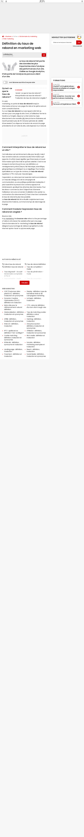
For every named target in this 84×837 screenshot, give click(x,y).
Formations (59, 80)
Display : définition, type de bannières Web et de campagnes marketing (37, 293)
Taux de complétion (34, 267)
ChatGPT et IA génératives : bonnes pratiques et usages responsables (64, 87)
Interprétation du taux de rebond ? (28, 95)
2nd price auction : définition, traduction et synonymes (35, 326)
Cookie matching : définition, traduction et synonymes (13, 338)
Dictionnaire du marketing (28, 36)
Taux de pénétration (34, 271)
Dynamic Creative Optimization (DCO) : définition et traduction (12, 300)
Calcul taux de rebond (12, 264)
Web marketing (8, 38)
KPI (38, 154)
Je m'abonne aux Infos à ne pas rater (22, 82)
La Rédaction (7, 54)
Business (8, 36)
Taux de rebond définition (36, 264)
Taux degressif (9, 271)
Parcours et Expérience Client (64, 103)
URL (23, 118)
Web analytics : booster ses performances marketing (64, 96)
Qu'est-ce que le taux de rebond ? (28, 93)
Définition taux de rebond (13, 267)
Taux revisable (9, 278)
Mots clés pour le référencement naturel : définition (13, 307)
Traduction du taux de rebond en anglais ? (31, 98)
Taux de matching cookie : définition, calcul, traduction (36, 314)
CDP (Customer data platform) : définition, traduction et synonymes (13, 293)
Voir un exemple (77, 46)
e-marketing (9, 218)
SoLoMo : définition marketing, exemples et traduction (36, 344)
